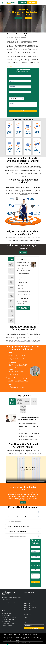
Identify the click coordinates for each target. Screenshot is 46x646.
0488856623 (24, 252)
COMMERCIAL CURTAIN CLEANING (34, 402)
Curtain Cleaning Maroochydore (30, 595)
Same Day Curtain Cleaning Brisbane (9, 617)
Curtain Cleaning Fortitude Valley (30, 607)
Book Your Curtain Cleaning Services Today (23, 308)
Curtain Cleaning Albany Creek (29, 609)
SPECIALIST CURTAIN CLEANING (26, 402)
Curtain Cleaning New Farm (29, 605)
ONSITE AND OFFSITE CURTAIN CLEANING (12, 401)
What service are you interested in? (15, 96)
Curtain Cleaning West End (29, 597)
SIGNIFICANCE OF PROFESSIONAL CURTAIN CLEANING (23, 409)
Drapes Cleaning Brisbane (7, 625)
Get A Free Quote (22, 2)
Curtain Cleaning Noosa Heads (30, 603)
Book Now (23, 502)
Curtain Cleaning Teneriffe (29, 601)
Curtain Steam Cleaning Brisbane (8, 619)
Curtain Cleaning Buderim (29, 599)
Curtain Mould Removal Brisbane (8, 623)
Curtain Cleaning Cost (6, 613)
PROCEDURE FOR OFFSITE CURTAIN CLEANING (19, 401)
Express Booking (28, 18)
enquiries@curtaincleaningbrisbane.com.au (13, 602)
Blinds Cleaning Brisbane (7, 621)
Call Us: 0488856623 (32, 2)
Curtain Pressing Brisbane (7, 615)
